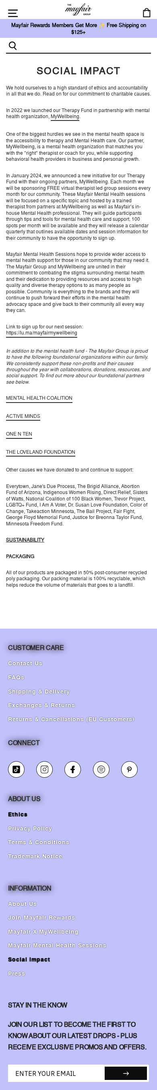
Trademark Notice (35, 857)
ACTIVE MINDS (23, 416)
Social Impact (29, 960)
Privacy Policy (30, 829)
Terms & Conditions (39, 842)
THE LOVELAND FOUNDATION (40, 452)
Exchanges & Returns (41, 705)
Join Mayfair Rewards (41, 918)
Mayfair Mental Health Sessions (57, 946)
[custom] (16, 769)
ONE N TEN (19, 434)
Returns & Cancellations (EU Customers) (71, 720)
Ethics (18, 815)
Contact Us (25, 663)
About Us (22, 904)
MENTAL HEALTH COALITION (39, 398)
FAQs (16, 678)
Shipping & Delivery (39, 692)
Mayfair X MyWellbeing (43, 932)
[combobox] (85, 45)
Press (16, 974)
